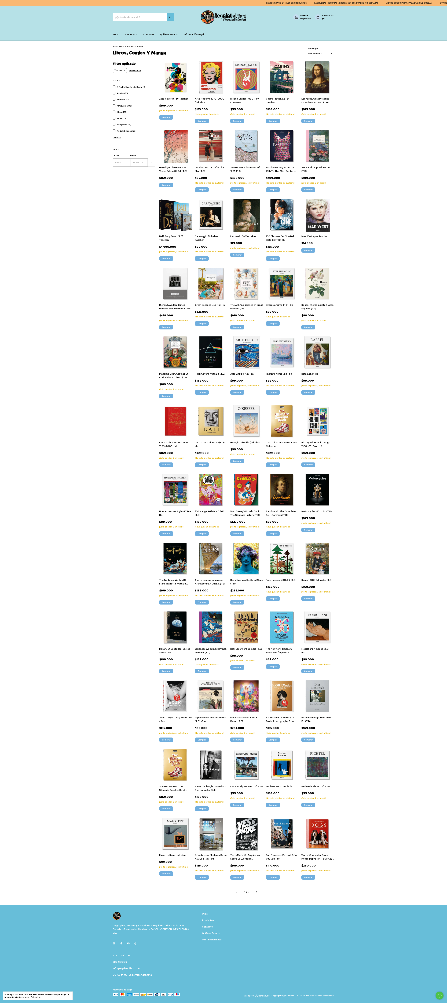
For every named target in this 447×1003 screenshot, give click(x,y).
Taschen (118, 70)
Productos (131, 34)
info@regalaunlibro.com (126, 968)
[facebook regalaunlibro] (121, 943)
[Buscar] (170, 17)
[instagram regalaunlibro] (114, 943)
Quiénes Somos (169, 34)
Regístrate (305, 18)
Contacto (148, 34)
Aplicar (151, 162)
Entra (303, 15)
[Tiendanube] (256, 996)
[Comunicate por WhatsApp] (440, 996)
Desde (116, 155)
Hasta (133, 155)
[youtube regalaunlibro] (128, 943)
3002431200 (120, 962)
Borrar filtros (135, 70)
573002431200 (121, 955)
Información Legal (194, 34)
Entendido (36, 997)
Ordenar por (312, 48)
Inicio (116, 34)
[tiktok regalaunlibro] (135, 943)
